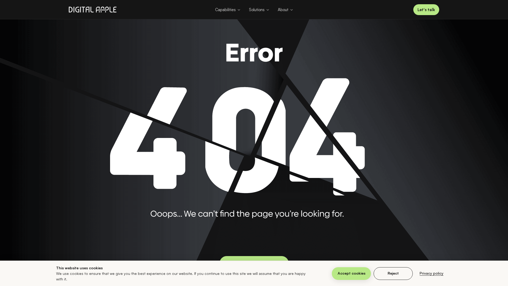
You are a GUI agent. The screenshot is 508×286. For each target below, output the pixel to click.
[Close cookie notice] (455, 274)
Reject (393, 273)
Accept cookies (351, 273)
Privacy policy (431, 273)
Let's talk (426, 9)
